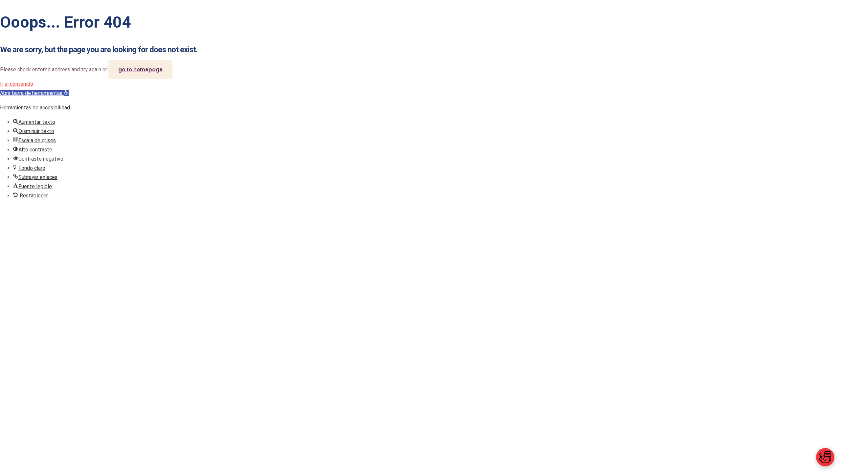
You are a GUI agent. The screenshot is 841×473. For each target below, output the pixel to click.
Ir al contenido (16, 84)
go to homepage (140, 69)
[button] (34, 93)
